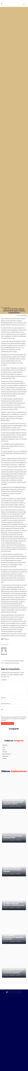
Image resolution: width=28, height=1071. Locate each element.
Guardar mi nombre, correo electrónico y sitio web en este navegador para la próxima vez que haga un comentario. (14, 718)
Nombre (3, 697)
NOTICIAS (3, 307)
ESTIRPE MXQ (5, 796)
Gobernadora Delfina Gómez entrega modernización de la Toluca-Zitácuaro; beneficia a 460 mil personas (14, 902)
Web (2, 709)
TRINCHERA (8, 307)
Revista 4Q (6, 806)
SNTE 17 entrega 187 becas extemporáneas (12, 837)
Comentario (4, 679)
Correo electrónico (6, 703)
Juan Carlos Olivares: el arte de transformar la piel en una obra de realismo (13, 971)
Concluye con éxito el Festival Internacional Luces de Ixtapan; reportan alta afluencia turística (13, 801)
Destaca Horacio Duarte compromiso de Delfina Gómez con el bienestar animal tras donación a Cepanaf (12, 868)
